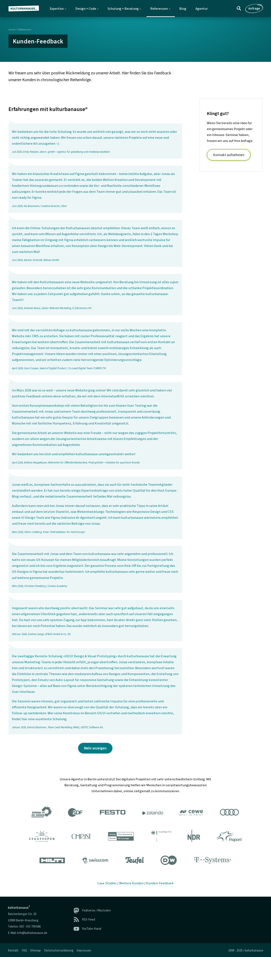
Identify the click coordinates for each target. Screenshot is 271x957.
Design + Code (85, 8)
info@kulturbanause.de (32, 933)
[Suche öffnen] (239, 8)
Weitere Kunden (131, 883)
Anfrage (254, 8)
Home (11, 30)
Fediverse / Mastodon (96, 910)
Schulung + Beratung (123, 8)
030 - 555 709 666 (30, 926)
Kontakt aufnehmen (228, 155)
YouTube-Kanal (91, 928)
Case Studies (107, 883)
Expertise (57, 8)
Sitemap (35, 950)
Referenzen (159, 8)
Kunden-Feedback (160, 883)
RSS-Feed (88, 919)
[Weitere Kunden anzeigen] (135, 837)
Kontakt (13, 950)
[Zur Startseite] (25, 8)
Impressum (84, 950)
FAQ (24, 950)
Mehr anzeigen (95, 748)
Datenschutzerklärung (58, 950)
